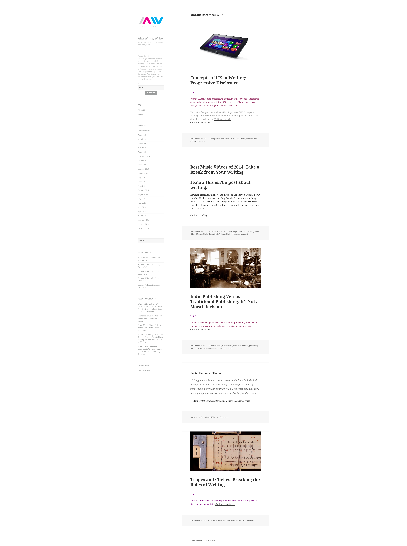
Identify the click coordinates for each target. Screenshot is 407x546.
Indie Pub (237, 345)
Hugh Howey (227, 345)
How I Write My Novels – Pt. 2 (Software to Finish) (150, 318)
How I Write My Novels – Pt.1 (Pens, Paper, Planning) (150, 327)
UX (191, 141)
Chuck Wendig (215, 345)
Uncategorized (144, 370)
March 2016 (142, 186)
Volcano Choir (224, 234)
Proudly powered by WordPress (203, 540)
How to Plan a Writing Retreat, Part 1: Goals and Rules (150, 339)
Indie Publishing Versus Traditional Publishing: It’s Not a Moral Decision (224, 301)
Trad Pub (201, 348)
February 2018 (144, 156)
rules (233, 520)
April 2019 (142, 135)
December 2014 (144, 228)
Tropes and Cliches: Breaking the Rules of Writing (225, 482)
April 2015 (142, 211)
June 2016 (142, 182)
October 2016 (143, 169)
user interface (252, 139)
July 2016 (141, 177)
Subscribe (151, 93)
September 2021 (144, 131)
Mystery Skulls (202, 234)
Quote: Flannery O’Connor (206, 373)
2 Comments (223, 417)
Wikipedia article (222, 119)
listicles (219, 520)
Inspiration (237, 231)
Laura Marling (248, 231)
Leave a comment (241, 234)
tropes (238, 520)
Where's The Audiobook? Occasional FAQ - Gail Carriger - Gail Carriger (151, 306)
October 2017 (143, 160)
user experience (239, 139)
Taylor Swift (214, 234)
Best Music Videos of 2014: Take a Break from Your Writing (224, 169)
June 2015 (142, 203)
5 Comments (249, 520)
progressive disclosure (220, 139)
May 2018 (142, 148)
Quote (194, 417)
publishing (253, 345)
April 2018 (142, 152)
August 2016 (143, 173)
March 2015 (142, 215)
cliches (212, 520)
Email (140, 84)
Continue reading (200, 122)
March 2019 (142, 139)
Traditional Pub (212, 348)
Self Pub (193, 348)
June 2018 (142, 143)
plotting (226, 520)
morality (245, 345)
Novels (140, 114)
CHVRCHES (227, 231)
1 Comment (200, 141)
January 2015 (143, 224)
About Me (142, 110)
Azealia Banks (216, 231)
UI (231, 139)
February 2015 (144, 220)
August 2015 (143, 194)
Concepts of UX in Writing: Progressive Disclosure (218, 80)
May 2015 (142, 207)
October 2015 (143, 190)
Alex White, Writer (151, 38)
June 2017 (142, 165)
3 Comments (227, 348)
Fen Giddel (142, 316)
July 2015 (141, 198)
